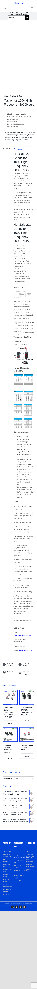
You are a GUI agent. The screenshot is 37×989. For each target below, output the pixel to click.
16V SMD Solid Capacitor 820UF (27, 747)
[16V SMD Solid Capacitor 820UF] (26, 734)
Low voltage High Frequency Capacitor (22, 135)
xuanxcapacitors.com (25, 650)
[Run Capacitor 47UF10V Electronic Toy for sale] (26, 697)
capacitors (17, 137)
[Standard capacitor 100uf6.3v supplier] (10, 734)
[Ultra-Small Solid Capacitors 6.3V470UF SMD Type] (10, 697)
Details (10, 723)
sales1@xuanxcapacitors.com (23, 857)
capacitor (10, 137)
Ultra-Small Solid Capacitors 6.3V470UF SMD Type (8, 712)
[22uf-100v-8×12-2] (18, 57)
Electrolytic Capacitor (17, 132)
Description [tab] (6, 148)
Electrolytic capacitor (27, 137)
